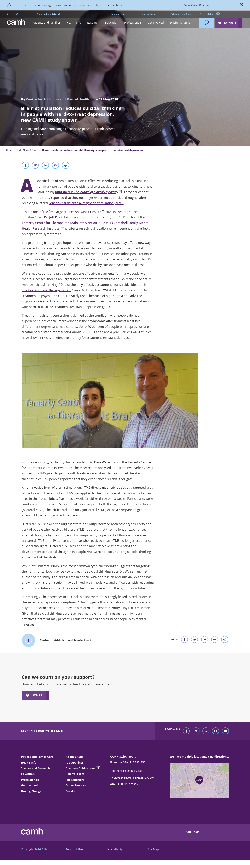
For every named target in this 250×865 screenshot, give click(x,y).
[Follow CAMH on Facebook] (186, 731)
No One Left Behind (48, 14)
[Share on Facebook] (25, 166)
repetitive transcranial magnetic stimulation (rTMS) (86, 203)
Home (9, 150)
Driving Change (31, 791)
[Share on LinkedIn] (45, 166)
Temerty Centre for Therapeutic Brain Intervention (59, 223)
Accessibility (207, 14)
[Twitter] (196, 731)
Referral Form (148, 14)
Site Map (153, 849)
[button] (47, 23)
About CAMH (74, 756)
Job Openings (75, 762)
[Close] (241, 5)
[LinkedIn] (205, 731)
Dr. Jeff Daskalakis (57, 217)
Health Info (28, 762)
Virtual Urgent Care (180, 14)
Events (70, 791)
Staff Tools (192, 832)
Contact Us (13, 14)
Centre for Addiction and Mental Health (57, 99)
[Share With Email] (55, 166)
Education (28, 774)
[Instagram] (215, 731)
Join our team (118, 14)
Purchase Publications (80, 768)
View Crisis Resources (198, 5)
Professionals (30, 780)
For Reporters (75, 780)
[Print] (65, 166)
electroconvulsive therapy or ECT (46, 290)
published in (86, 192)
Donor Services (76, 785)
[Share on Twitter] (35, 166)
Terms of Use (74, 849)
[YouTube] (225, 731)
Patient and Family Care (37, 756)
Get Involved (29, 785)
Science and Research (35, 768)
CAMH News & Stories (27, 150)
